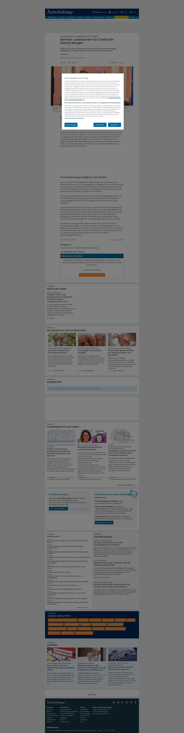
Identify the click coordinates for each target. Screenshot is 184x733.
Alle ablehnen (100, 125)
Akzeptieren (114, 125)
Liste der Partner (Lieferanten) (74, 118)
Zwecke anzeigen (71, 125)
